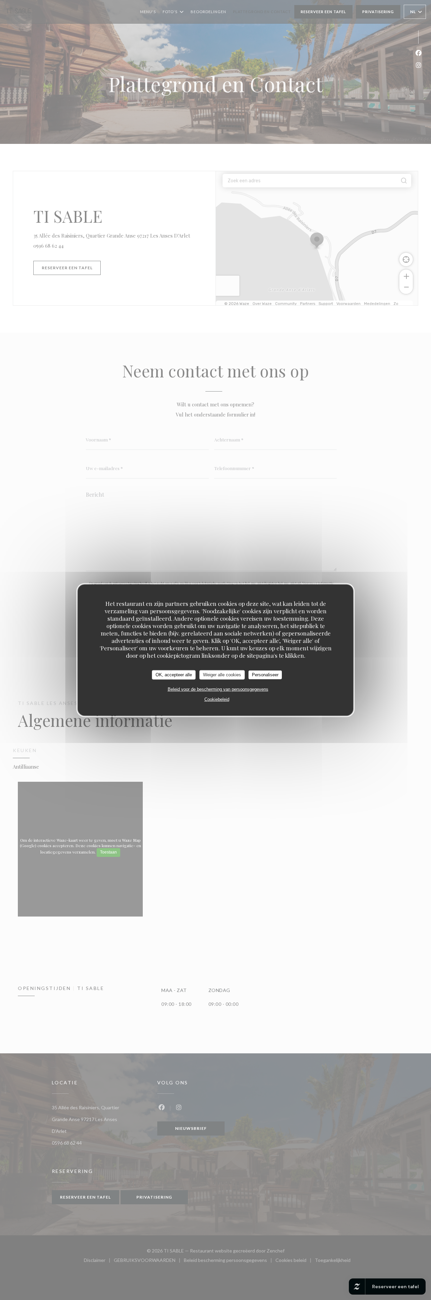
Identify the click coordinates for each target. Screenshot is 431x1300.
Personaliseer (265, 674)
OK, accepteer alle (174, 674)
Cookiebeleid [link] (216, 699)
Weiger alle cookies (222, 674)
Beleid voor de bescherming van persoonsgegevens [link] (218, 688)
